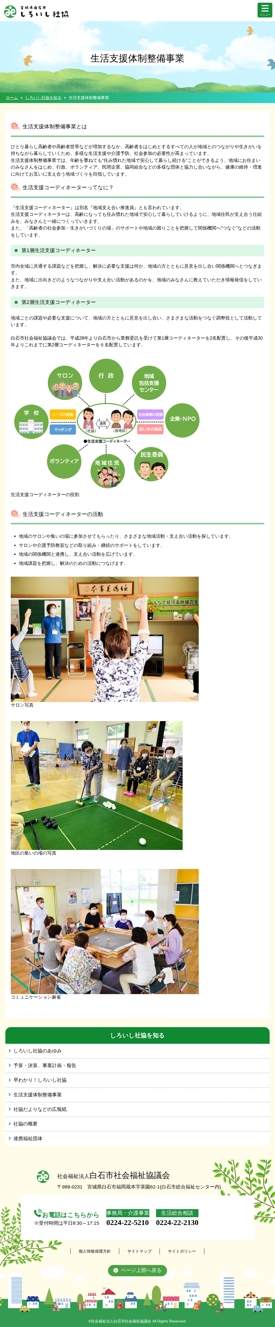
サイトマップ (139, 1251)
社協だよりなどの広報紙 (40, 1109)
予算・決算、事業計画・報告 (44, 1065)
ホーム (12, 97)
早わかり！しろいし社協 (40, 1080)
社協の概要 (25, 1123)
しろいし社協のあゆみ (37, 1050)
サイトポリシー (182, 1251)
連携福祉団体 (27, 1138)
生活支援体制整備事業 (37, 1094)
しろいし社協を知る (43, 97)
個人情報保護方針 (95, 1251)
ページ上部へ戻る (141, 1270)
